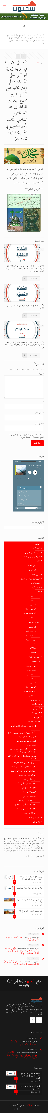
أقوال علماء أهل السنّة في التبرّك (27, 736)
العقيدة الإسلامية (35, 583)
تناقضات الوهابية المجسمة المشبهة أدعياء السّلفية (23, 766)
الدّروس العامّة (36, 574)
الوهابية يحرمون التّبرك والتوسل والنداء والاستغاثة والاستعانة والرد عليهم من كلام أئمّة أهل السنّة (23, 750)
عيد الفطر (33, 652)
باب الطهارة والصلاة (30, 609)
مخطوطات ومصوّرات (34, 721)
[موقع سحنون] (24, 6)
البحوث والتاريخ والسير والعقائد (31, 556)
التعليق (41, 374)
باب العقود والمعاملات (30, 613)
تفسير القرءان (32, 570)
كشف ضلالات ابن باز (29, 792)
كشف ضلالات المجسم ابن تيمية (27, 800)
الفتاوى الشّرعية (35, 587)
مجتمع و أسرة (36, 717)
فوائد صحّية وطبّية (35, 704)
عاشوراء (34, 643)
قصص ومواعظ (35, 712)
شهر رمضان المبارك (31, 639)
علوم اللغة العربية (35, 700)
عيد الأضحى (33, 648)
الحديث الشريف (31, 565)
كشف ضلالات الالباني (29, 796)
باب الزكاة (33, 600)
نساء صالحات (36, 822)
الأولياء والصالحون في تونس (32, 552)
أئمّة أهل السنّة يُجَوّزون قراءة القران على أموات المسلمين (23, 727)
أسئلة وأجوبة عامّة (31, 666)
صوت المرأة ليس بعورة (29, 779)
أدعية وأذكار (36, 548)
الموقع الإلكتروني (39, 423)
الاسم (42, 401)
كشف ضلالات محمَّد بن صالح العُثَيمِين (25, 804)
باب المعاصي (32, 617)
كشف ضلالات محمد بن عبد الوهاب (26, 808)
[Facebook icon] (17, 1109)
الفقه (38, 591)
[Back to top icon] (8, 1105)
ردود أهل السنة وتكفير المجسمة (27, 775)
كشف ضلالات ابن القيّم (29, 787)
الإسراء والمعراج (31, 627)
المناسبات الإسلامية (34, 622)
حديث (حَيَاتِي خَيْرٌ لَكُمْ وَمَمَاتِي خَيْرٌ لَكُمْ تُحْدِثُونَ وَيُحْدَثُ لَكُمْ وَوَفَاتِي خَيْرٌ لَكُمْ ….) (21, 963)
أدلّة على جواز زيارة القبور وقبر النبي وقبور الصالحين (22, 732)
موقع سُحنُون (30, 1105)
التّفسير (38, 561)
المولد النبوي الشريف (30, 631)
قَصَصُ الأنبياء (36, 708)
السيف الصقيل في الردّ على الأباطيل (30, 579)
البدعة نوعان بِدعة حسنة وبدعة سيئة (26, 741)
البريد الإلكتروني (39, 412)
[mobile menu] (5, 5)
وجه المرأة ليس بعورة (30, 813)
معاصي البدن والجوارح (34, 817)
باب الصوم (33, 604)
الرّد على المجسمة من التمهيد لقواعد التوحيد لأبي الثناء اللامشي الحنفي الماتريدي (25, 307)
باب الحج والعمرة (31, 596)
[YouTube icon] (15, 1109)
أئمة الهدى (37, 544)
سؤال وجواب (36, 661)
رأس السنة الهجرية (31, 635)
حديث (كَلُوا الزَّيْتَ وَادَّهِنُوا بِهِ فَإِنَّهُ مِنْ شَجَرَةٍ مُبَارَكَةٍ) (22, 938)
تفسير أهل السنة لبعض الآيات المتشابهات (25, 762)
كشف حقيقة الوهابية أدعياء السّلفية (26, 783)
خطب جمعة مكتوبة (34, 657)
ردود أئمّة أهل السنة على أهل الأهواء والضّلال (23, 771)
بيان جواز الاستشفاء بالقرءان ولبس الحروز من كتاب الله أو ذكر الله (22, 757)
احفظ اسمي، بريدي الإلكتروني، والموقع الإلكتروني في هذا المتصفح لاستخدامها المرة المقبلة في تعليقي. (26, 436)
